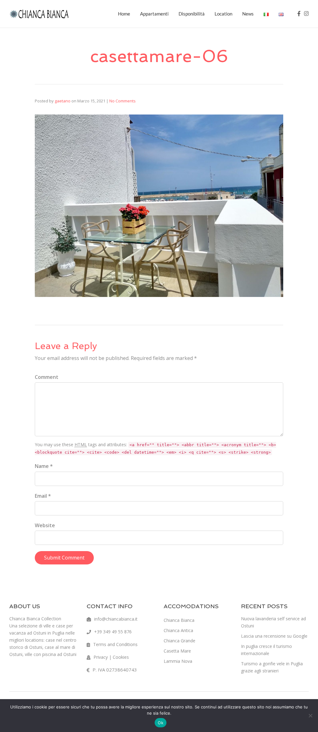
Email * (43, 495)
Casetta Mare (177, 651)
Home (124, 13)
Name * (44, 466)
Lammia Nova (178, 661)
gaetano (62, 101)
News (248, 13)
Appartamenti (154, 13)
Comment (46, 377)
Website (45, 525)
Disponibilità (192, 13)
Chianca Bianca (179, 620)
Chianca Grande (179, 641)
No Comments (122, 101)
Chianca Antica (178, 630)
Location (223, 13)
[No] (310, 715)
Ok (160, 722)
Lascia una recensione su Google (274, 636)
